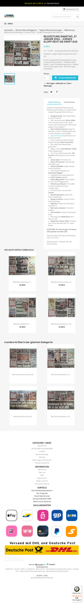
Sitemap (42, 457)
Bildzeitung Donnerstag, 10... (62, 282)
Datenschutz (42, 478)
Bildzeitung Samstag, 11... (22, 282)
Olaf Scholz (58, 136)
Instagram (21, 559)
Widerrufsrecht (42, 481)
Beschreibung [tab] (54, 102)
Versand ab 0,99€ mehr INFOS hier (66, 51)
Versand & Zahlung (42, 484)
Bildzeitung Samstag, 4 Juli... (61, 324)
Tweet (51, 92)
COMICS (42, 451)
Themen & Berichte (42, 463)
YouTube (11, 559)
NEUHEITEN (42, 446)
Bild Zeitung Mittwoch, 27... (61, 374)
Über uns (42, 472)
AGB (42, 475)
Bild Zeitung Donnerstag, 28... (23, 374)
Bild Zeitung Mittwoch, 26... (61, 416)
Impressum (42, 470)
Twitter (6, 559)
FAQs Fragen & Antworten (42, 460)
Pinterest (57, 92)
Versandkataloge (42, 454)
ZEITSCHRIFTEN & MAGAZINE (42, 449)
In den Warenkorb (65, 77)
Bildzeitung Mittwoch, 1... (22, 324)
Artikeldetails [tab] (69, 102)
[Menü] (80, 586)
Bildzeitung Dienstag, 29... (23, 416)
